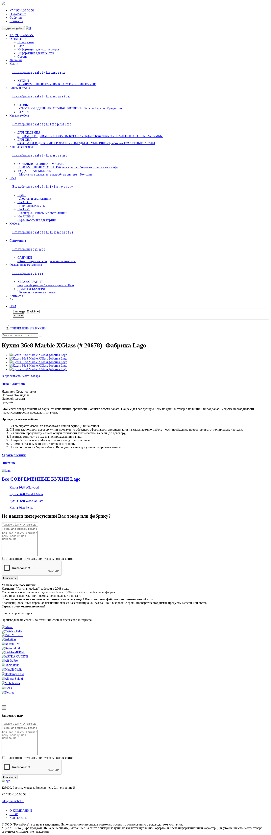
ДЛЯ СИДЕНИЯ (28, 132)
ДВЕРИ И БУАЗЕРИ (31, 288)
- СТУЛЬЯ (58, 108)
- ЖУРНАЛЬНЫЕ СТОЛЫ (126, 136)
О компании (18, 14)
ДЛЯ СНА (24, 139)
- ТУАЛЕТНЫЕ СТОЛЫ (138, 143)
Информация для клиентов (35, 53)
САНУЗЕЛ (24, 257)
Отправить (9, 578)
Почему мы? (25, 42)
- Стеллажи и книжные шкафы (97, 167)
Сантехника (18, 240)
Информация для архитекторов (38, 49)
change (18, 315)
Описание (8, 463)
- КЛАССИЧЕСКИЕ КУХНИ (76, 84)
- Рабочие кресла (65, 167)
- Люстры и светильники (34, 198)
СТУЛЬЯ (23, 112)
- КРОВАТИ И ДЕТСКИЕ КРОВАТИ (43, 143)
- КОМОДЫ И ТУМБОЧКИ (88, 143)
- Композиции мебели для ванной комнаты (46, 261)
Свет (13, 178)
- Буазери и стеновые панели (37, 292)
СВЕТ (21, 195)
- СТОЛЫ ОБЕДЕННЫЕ (34, 108)
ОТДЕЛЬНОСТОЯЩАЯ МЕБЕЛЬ (40, 163)
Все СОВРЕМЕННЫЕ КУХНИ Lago (41, 479)
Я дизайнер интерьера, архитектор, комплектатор (39, 558)
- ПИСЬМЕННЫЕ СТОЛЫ (35, 167)
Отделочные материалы (26, 264)
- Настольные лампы (31, 205)
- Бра (20, 220)
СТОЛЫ (23, 104)
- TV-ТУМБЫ (153, 136)
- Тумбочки (114, 143)
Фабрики (16, 17)
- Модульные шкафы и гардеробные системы (47, 174)
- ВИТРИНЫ (74, 108)
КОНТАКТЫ (19, 817)
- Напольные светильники (49, 212)
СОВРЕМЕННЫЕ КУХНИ (28, 328)
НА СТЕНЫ (25, 216)
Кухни (14, 63)
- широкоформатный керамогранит (41, 285)
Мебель (15, 223)
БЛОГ (14, 814)
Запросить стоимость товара (21, 376)
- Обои (69, 285)
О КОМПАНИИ (21, 810)
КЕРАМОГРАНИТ (30, 281)
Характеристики (14, 455)
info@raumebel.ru (13, 801)
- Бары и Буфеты (94, 108)
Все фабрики (21, 72)
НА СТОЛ (24, 202)
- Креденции (113, 108)
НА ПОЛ (23, 209)
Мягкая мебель (20, 115)
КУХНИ (23, 80)
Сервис (22, 56)
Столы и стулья (20, 87)
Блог (20, 45)
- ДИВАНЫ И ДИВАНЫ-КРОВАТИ (42, 136)
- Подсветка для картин (40, 220)
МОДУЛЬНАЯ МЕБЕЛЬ (34, 171)
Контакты (16, 21)
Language (19, 311)
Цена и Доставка (14, 383)
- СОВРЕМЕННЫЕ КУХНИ (36, 84)
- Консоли (85, 174)
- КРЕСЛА (74, 136)
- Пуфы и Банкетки (95, 136)
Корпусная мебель (22, 146)
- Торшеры (24, 212)
